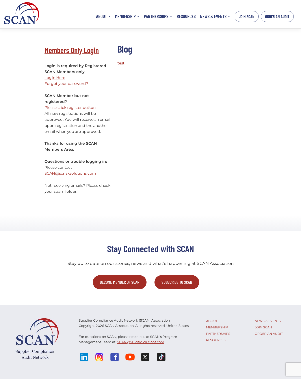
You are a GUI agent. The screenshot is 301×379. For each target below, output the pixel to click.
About (101, 16)
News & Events (213, 16)
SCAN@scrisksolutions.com (70, 173)
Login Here (55, 77)
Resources (186, 16)
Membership (125, 16)
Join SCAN (247, 16)
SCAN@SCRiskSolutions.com (140, 342)
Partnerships (156, 16)
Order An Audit (277, 16)
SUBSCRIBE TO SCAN (177, 282)
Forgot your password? (66, 83)
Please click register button (70, 107)
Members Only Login (72, 50)
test (120, 63)
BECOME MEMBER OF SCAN (119, 282)
